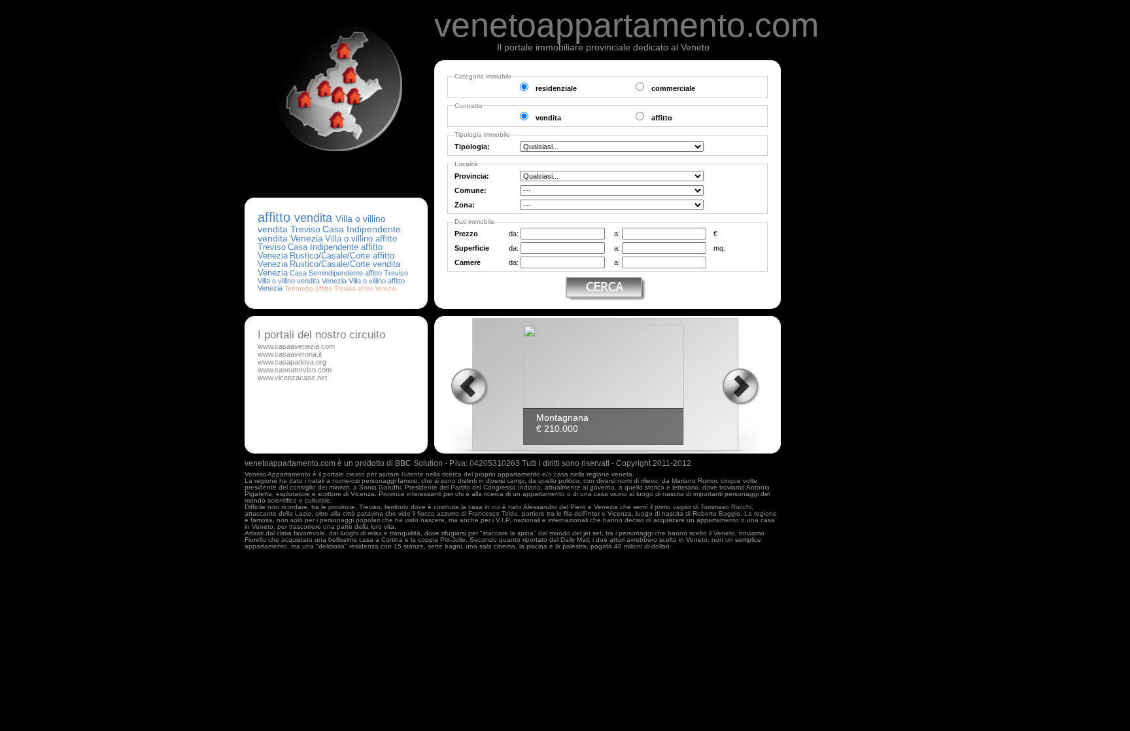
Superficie (471, 248)
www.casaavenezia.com (296, 346)
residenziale (556, 88)
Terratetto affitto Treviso (320, 288)
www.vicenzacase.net (292, 378)
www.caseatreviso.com (295, 370)
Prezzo (466, 234)
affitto (661, 118)
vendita (548, 118)
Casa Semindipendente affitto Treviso (349, 273)
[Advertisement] (839, 256)
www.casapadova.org (292, 362)
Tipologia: (472, 147)
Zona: (464, 205)
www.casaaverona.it (290, 354)
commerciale (673, 88)
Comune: (470, 190)
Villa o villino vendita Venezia (302, 281)
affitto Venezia (377, 288)
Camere (467, 262)
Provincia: (471, 176)
